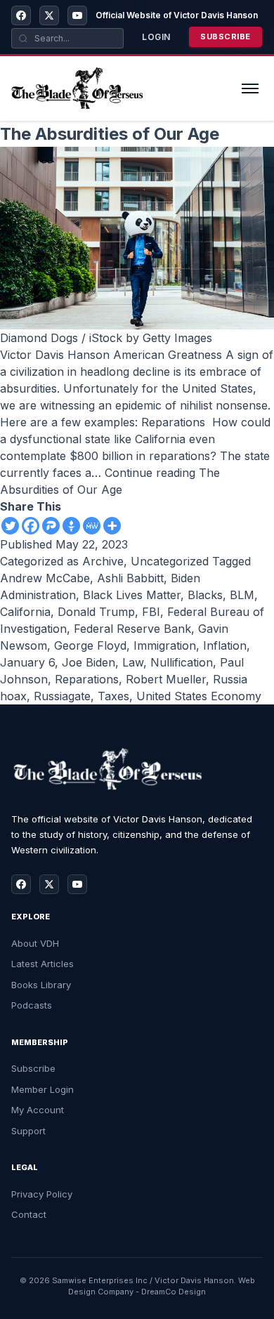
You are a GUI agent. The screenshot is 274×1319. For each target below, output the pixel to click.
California (25, 612)
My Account (37, 1109)
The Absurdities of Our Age (109, 134)
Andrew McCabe (45, 578)
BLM (242, 595)
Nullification (181, 662)
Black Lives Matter (132, 595)
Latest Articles (42, 963)
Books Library (41, 984)
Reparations (87, 679)
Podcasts (31, 1005)
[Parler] (51, 525)
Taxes (113, 696)
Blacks (205, 595)
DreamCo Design (173, 1292)
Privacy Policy (41, 1194)
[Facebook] (21, 15)
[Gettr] (71, 525)
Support (28, 1130)
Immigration (164, 645)
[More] (112, 525)
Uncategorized (170, 561)
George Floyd (90, 645)
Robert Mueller (166, 679)
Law (132, 662)
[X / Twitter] (49, 15)
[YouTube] (77, 15)
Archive (103, 561)
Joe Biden (88, 662)
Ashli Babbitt (130, 578)
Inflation (225, 645)
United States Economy (198, 696)
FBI (151, 612)
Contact (28, 1214)
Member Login (42, 1089)
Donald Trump (96, 612)
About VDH (35, 943)
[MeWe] (91, 525)
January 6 (27, 662)
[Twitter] (10, 525)
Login (156, 37)
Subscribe (225, 36)
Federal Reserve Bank (132, 629)
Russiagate (62, 696)
